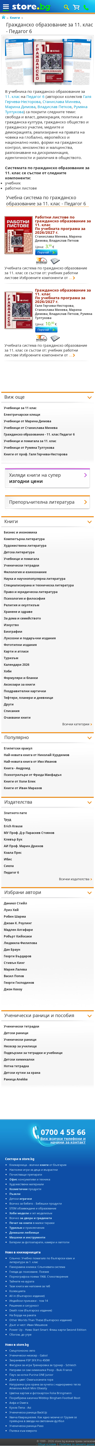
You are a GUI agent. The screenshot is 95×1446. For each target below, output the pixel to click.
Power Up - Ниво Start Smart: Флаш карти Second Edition (47, 1330)
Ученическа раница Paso (26, 1426)
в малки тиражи (31, 1223)
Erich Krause (13, 826)
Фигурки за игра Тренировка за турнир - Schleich (42, 1365)
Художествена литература (25, 545)
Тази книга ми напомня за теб (29, 1286)
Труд (7, 819)
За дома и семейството (22, 618)
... (70, 277)
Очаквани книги (17, 717)
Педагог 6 (35, 96)
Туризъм (11, 658)
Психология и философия (24, 598)
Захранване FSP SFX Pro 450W (29, 1360)
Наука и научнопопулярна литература (34, 578)
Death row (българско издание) (30, 1310)
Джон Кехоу (13, 989)
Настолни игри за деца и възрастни (33, 1170)
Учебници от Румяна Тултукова (29, 447)
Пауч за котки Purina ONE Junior (31, 1375)
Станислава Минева (61, 101)
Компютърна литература (24, 539)
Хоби (8, 671)
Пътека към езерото (23, 1431)
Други (9, 704)
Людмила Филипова (20, 943)
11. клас (12, 96)
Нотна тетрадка (16, 1066)
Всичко (30, 1218)
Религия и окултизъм (21, 605)
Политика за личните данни (76, 1444)
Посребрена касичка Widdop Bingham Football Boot (44, 1398)
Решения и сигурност (24, 1305)
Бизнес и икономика (20, 532)
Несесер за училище (20, 1046)
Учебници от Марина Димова (27, 421)
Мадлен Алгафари (18, 930)
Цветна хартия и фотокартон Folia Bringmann (40, 1393)
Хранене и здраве (18, 612)
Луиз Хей (11, 910)
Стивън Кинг (14, 963)
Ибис (8, 859)
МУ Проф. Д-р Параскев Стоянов (29, 833)
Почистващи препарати (25, 1174)
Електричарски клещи (22, 414)
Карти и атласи (16, 651)
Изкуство (11, 625)
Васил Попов (14, 976)
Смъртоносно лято (22, 1350)
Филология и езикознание (25, 572)
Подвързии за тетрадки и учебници (33, 1053)
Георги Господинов (19, 982)
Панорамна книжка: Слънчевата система (37, 1267)
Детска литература (19, 552)
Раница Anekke (16, 1079)
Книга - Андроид (17, 768)
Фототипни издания (20, 645)
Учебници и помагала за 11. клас (30, 441)
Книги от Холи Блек (19, 781)
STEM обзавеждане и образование (32, 1208)
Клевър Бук (13, 839)
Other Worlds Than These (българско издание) (40, 1320)
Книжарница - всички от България (37, 1165)
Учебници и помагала (21, 559)
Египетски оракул (18, 748)
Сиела (9, 866)
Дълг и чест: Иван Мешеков (28, 1325)
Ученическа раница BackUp (28, 1412)
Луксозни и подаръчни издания (30, 638)
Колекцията (17, 1291)
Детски (20, 1199)
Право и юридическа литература (31, 592)
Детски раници (16, 1033)
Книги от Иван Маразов (23, 788)
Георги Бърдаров (17, 956)
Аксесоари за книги (19, 684)
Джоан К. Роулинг (18, 923)
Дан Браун (12, 949)
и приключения (26, 1228)
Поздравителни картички (25, 691)
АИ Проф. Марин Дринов (23, 846)
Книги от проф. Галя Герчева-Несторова (35, 454)
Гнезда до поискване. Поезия (29, 1272)
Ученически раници (20, 1039)
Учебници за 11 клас (20, 408)
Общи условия (47, 1444)
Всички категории (75, 724)
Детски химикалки (19, 1059)
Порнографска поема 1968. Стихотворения (38, 1276)
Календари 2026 (16, 664)
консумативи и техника (29, 1179)
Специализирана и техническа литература (39, 585)
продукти (25, 1189)
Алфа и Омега (18, 1403)
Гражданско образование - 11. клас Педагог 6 (39, 434)
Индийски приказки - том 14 (28, 1301)
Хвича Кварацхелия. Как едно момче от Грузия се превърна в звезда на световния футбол (43, 1419)
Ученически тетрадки (21, 565)
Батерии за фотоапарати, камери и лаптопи (39, 1242)
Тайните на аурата (21, 1281)
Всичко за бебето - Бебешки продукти (35, 1203)
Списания (12, 711)
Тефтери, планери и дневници (28, 698)
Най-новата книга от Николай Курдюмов (36, 755)
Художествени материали (26, 1184)
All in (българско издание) (27, 1296)
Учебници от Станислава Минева (31, 428)
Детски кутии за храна (22, 1073)
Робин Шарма (15, 916)
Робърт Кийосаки (18, 936)
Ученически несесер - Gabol (28, 1355)
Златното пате (15, 813)
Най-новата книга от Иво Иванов (30, 761)
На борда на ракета (22, 1315)
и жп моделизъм (30, 1213)
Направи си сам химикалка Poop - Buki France (40, 1370)
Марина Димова (20, 106)
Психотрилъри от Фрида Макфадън (33, 775)
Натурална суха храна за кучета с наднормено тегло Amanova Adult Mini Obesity (45, 1386)
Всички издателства (74, 879)
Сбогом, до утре (20, 1334)
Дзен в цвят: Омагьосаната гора (31, 1379)
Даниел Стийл (15, 903)
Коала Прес (13, 852)
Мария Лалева (15, 969)
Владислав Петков (54, 106)
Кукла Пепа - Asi (20, 1407)
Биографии (13, 631)
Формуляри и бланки (21, 678)
